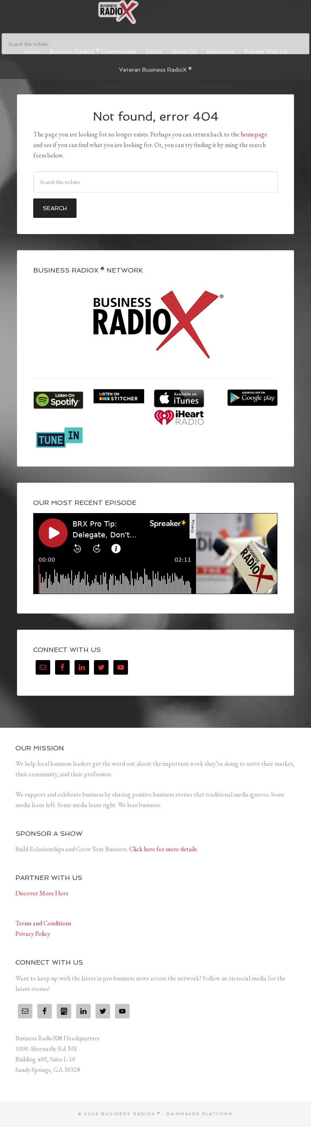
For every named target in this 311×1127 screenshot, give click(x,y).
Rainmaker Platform (199, 1114)
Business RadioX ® (155, 12)
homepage (254, 134)
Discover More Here (41, 893)
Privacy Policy (32, 933)
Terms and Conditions (43, 923)
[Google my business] (64, 1011)
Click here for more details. (163, 849)
